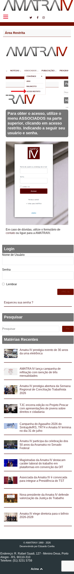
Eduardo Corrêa (46, 546)
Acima (35, 569)
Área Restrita (15, 33)
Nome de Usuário (13, 254)
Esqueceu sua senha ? (18, 302)
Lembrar (11, 284)
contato (10, 232)
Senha (6, 269)
